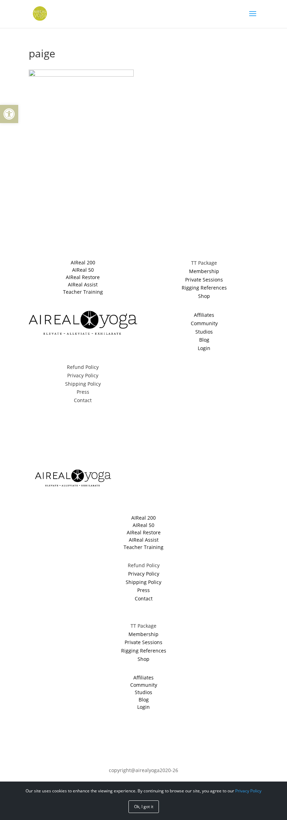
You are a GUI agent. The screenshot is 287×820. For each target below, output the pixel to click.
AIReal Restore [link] (83, 277)
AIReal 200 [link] (83, 262)
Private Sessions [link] (204, 279)
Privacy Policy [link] (82, 375)
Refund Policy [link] (83, 367)
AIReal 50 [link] (83, 269)
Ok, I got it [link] (143, 806)
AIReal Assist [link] (83, 284)
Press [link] (83, 391)
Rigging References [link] (204, 287)
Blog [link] (204, 339)
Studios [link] (204, 331)
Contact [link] (83, 400)
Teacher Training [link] (83, 291)
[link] (9, 114)
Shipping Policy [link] (83, 383)
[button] (252, 18)
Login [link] (204, 348)
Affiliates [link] (204, 315)
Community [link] (204, 323)
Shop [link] (204, 296)
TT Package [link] (204, 262)
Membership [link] (204, 271)
